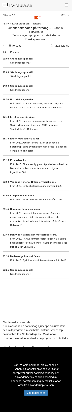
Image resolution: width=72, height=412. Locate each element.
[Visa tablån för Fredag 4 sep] (26, 45)
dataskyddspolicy (44, 373)
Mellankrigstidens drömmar (25, 256)
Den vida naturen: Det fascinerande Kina (33, 234)
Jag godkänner (36, 392)
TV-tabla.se (20, 5)
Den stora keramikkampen (25, 209)
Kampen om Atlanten (22, 195)
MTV (63, 15)
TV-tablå (23, 365)
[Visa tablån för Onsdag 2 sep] (4, 45)
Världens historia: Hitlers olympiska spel (33, 182)
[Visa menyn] (67, 5)
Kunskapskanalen (20, 23)
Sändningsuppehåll (21, 58)
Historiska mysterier (21, 99)
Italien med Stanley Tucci (24, 138)
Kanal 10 (9, 15)
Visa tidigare (61, 45)
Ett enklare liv (18, 160)
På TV (6, 23)
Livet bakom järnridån (22, 117)
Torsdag (16, 45)
